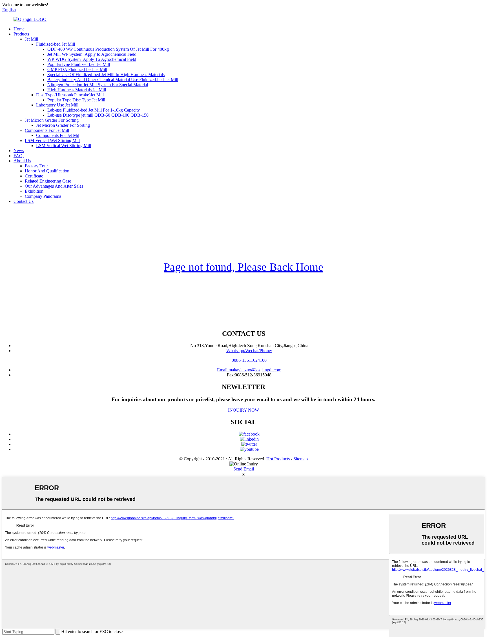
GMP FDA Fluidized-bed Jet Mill (77, 69)
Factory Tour (36, 165)
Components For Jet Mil (57, 135)
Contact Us (24, 201)
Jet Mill (31, 39)
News (19, 150)
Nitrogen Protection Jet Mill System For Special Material (97, 84)
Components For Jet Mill (47, 130)
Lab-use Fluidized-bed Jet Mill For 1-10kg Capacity (93, 110)
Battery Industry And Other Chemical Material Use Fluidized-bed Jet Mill (112, 79)
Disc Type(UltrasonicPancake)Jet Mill (70, 94)
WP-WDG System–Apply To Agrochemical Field (91, 59)
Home (19, 28)
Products (21, 34)
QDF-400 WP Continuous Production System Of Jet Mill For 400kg (108, 49)
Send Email (243, 469)
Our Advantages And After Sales (54, 186)
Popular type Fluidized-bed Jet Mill (78, 64)
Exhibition (34, 191)
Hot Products (278, 458)
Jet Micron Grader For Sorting (52, 120)
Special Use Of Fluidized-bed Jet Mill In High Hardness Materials (106, 74)
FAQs (19, 155)
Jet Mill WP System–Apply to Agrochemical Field (91, 54)
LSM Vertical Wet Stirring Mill (52, 140)
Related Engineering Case (48, 181)
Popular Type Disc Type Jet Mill (76, 99)
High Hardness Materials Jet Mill (76, 89)
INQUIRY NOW (243, 410)
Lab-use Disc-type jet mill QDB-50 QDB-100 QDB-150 (98, 115)
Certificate (34, 176)
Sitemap (300, 458)
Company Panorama (43, 196)
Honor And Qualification (47, 170)
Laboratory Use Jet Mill (57, 105)
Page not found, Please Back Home (243, 267)
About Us (22, 160)
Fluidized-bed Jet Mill (55, 44)
